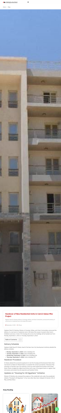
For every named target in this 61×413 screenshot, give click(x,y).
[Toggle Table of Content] (19, 339)
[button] (28, 2)
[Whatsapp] (57, 409)
